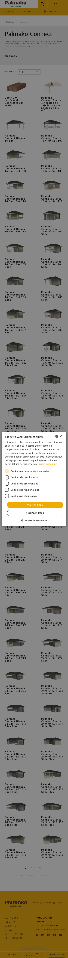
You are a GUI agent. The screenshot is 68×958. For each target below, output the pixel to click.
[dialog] (34, 479)
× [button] (61, 436)
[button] (34, 520)
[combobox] (56, 436)
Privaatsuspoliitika (47, 464)
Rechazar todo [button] (35, 512)
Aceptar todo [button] (35, 504)
